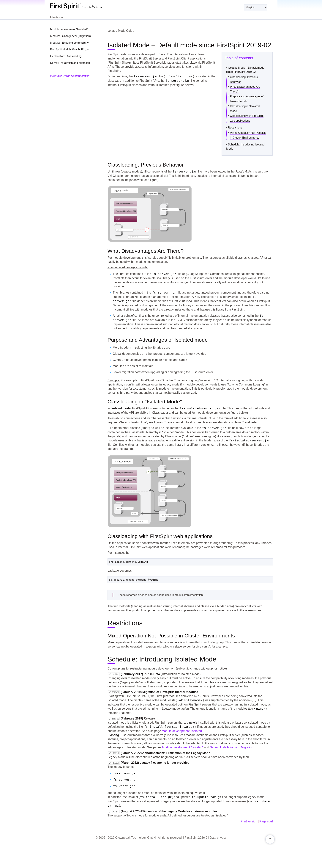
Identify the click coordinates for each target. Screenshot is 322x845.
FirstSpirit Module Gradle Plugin (69, 49)
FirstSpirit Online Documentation (69, 75)
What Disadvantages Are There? (245, 89)
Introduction (57, 17)
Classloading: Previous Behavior (244, 79)
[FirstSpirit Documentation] (84, 6)
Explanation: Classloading (65, 56)
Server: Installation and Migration (70, 62)
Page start (266, 821)
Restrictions (235, 127)
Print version (249, 821)
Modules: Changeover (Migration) (70, 35)
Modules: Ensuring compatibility (69, 42)
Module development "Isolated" (69, 29)
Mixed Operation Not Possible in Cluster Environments (248, 135)
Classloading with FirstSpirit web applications (246, 118)
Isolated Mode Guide (120, 30)
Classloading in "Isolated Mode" (245, 108)
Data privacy (218, 837)
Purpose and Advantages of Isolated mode (246, 99)
